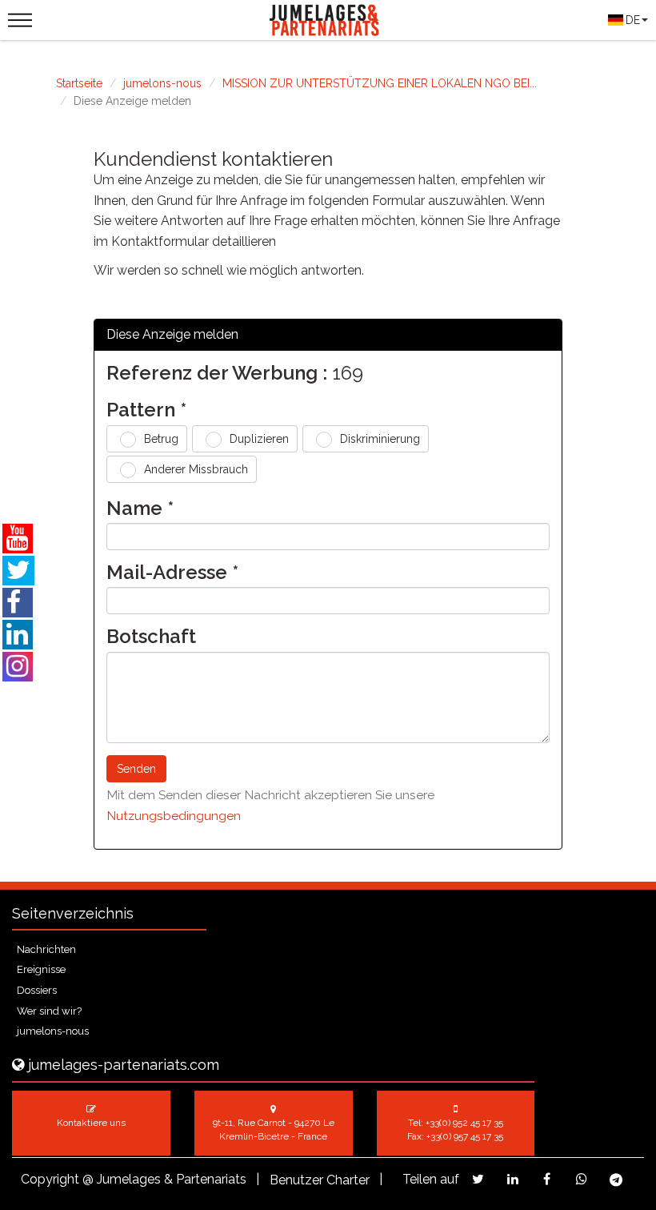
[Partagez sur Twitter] (478, 1179)
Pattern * (146, 410)
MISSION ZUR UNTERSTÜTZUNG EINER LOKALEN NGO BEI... (379, 83)
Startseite (79, 83)
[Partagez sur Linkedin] (512, 1179)
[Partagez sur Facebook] (546, 1179)
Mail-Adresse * (172, 572)
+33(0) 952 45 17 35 (464, 1122)
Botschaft (151, 636)
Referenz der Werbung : (216, 373)
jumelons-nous (162, 83)
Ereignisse (41, 969)
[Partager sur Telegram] (615, 1180)
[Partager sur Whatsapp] (581, 1179)
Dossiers (37, 990)
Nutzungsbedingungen (173, 815)
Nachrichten (46, 949)
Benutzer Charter (320, 1180)
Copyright (50, 1179)
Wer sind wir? (49, 1011)
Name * (140, 508)
